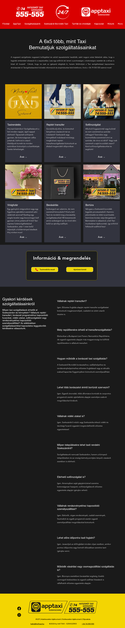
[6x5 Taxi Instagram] (19, 615)
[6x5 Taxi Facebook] (19, 608)
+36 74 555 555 (94, 67)
